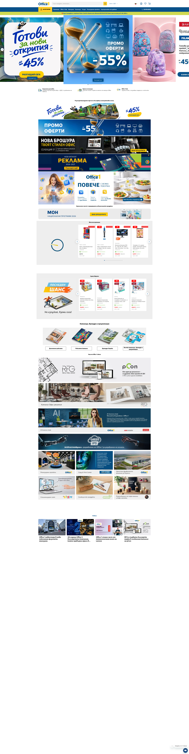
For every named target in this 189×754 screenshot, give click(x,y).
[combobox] (113, 3)
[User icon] (141, 3)
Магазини (71, 9)
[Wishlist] (145, 3)
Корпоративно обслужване (109, 9)
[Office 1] (43, 3)
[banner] (94, 111)
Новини (94, 515)
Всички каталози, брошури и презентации (133, 348)
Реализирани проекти (93, 9)
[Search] (105, 3)
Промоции (56, 9)
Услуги (84, 9)
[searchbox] (79, 3)
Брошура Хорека (107, 348)
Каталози (78, 9)
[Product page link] (86, 233)
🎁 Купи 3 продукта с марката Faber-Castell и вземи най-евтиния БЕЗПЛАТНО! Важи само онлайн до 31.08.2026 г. (94, 13)
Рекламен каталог (81, 348)
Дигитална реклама (55, 348)
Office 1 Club (63, 9)
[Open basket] (149, 3)
